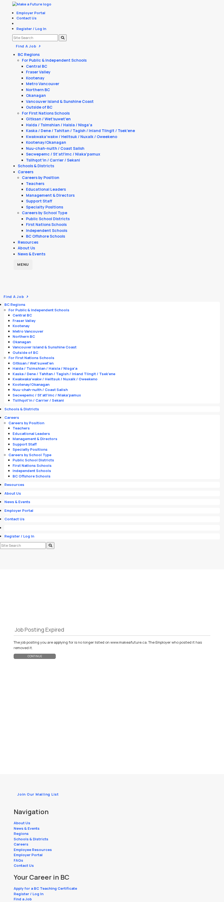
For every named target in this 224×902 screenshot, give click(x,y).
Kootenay (35, 77)
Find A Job (26, 46)
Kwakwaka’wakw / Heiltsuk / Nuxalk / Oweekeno (71, 136)
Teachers (35, 183)
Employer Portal (30, 12)
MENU (23, 264)
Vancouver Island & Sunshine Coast (60, 101)
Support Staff (39, 201)
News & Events (31, 253)
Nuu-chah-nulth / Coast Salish (55, 148)
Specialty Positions (44, 207)
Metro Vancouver (42, 83)
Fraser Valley (38, 71)
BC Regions (29, 54)
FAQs (18, 860)
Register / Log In (31, 28)
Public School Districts (48, 218)
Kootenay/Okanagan (46, 142)
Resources (28, 242)
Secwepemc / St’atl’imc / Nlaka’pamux (63, 154)
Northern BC (38, 89)
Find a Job (23, 899)
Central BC (36, 66)
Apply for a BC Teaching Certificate (45, 888)
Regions (21, 833)
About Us (26, 247)
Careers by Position (40, 177)
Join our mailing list (38, 794)
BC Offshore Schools (45, 236)
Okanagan (36, 95)
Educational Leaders (46, 189)
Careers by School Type (44, 212)
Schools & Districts (36, 165)
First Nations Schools (46, 224)
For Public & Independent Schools (54, 60)
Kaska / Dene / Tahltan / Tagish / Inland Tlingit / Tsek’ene (80, 130)
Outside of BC (39, 107)
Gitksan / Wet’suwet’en (48, 118)
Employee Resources (33, 849)
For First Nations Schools (46, 113)
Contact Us (26, 18)
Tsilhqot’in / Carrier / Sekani (53, 160)
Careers (25, 171)
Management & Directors (50, 195)
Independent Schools (46, 230)
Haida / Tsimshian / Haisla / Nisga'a (59, 124)
